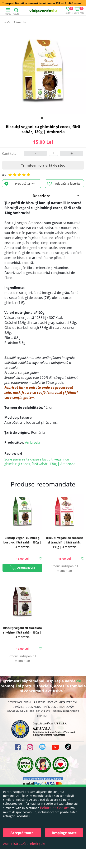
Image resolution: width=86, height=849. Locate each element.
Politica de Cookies (55, 808)
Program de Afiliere (20, 711)
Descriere (42, 195)
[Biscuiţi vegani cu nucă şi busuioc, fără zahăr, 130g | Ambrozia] (22, 512)
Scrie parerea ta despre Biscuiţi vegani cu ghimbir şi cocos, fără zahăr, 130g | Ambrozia (39, 461)
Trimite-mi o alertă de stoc (43, 165)
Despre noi (15, 702)
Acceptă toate (21, 832)
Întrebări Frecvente (65, 711)
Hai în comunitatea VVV (58, 707)
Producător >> (25, 184)
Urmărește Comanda (27, 707)
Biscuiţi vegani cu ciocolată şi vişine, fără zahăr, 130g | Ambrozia (22, 632)
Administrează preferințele (24, 843)
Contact (43, 716)
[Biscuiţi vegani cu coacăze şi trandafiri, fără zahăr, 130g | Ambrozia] (64, 512)
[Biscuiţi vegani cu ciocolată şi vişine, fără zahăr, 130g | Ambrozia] (22, 602)
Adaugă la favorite (68, 184)
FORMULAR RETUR (34, 702)
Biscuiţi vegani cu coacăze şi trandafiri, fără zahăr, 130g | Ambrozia (64, 542)
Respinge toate (64, 832)
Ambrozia (32, 442)
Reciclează (43, 711)
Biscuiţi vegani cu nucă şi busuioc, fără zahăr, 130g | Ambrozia (22, 542)
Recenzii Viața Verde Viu (62, 702)
